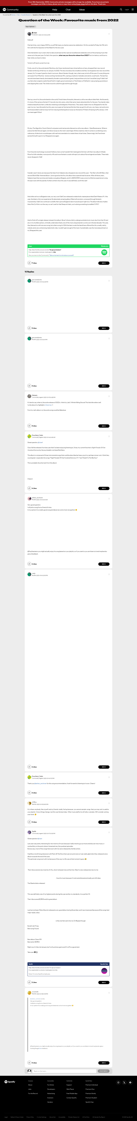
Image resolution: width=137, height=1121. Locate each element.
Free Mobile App (71, 1093)
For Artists (50, 1085)
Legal (6, 1117)
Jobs (29, 1089)
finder (40, 1048)
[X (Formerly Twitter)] (124, 1082)
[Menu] (132, 9)
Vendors (50, 1102)
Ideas (82, 9)
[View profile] (29, 34)
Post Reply (104, 1071)
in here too (48, 405)
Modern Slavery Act (73, 1117)
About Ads (52, 1117)
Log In (127, 10)
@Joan (40, 442)
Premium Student (91, 1098)
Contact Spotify (71, 1098)
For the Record (33, 1093)
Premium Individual (92, 1085)
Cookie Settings (41, 1117)
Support (69, 1085)
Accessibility (62, 1117)
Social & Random (26, 15)
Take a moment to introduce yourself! (62, 255)
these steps (80, 4)
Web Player (70, 1089)
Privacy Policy (30, 1117)
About (30, 1085)
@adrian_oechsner (40, 783)
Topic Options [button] (30, 26)
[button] (109, 33)
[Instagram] (118, 1082)
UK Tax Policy (85, 1117)
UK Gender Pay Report (98, 1117)
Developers (51, 1089)
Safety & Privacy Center (17, 1117)
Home (13, 15)
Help (54, 9)
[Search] (121, 9)
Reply (104, 263)
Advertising (51, 1093)
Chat (68, 9)
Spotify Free (90, 1102)
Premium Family (91, 1093)
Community (13, 9)
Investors (50, 1098)
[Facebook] (130, 1082)
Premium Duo (90, 1089)
